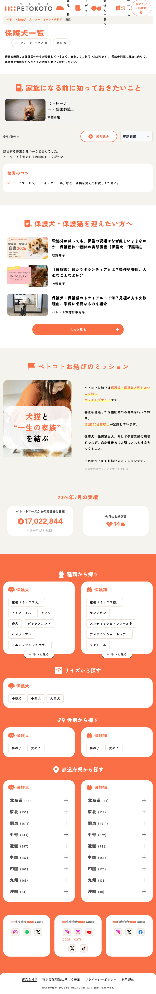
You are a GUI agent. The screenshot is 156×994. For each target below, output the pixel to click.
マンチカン (98, 613)
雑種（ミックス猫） (104, 602)
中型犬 (36, 698)
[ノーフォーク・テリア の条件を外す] (46, 43)
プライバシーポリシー (101, 979)
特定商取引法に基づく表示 (61, 979)
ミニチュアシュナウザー (30, 645)
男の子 (17, 748)
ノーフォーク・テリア (48, 19)
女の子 (36, 748)
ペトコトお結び (16, 19)
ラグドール (98, 645)
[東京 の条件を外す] (64, 43)
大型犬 (55, 698)
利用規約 (128, 979)
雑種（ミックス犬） (26, 602)
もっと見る (41, 654)
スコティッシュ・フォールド (111, 623)
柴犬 (15, 623)
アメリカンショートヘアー (109, 634)
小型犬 (17, 698)
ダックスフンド (39, 623)
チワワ (46, 613)
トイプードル (21, 613)
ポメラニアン (21, 634)
